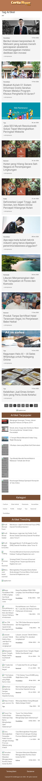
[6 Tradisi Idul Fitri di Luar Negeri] (8, 667)
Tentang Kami (11, 771)
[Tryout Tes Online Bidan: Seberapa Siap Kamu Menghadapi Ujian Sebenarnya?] (8, 720)
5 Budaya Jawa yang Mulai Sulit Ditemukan (25, 445)
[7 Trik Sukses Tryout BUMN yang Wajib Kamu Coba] (8, 678)
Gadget (19, 509)
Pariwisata (6, 275)
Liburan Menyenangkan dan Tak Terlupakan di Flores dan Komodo (19, 281)
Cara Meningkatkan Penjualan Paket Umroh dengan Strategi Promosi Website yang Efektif (26, 734)
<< (6, 405)
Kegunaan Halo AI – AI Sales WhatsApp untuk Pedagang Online (19, 356)
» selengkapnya (7, 56)
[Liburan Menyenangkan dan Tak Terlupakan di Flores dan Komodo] (21, 263)
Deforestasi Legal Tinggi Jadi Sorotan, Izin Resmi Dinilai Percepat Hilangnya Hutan (19, 205)
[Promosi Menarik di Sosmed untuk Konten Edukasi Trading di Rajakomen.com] (5, 553)
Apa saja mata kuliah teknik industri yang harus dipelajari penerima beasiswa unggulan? (20, 243)
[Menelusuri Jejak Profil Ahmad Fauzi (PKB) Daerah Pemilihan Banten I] (5, 527)
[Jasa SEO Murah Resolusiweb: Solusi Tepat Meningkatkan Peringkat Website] (21, 111)
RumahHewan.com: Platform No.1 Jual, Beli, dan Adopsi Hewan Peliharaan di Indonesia (27, 609)
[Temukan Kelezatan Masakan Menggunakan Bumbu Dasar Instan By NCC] (8, 758)
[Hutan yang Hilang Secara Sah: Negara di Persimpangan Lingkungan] (21, 149)
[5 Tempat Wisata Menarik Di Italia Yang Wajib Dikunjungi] (7, 439)
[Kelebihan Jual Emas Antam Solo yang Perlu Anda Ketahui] (21, 377)
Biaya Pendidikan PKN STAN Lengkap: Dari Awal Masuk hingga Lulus (27, 592)
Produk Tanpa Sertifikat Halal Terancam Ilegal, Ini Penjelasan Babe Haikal (20, 318)
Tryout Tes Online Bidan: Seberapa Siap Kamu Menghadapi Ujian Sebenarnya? (27, 715)
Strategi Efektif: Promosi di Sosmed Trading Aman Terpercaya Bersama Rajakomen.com (22, 561)
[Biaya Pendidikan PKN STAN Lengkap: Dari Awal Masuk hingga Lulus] (8, 596)
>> (36, 405)
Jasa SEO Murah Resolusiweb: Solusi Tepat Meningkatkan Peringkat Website (20, 129)
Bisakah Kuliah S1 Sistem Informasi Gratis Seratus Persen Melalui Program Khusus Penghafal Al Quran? (19, 89)
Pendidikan (6, 38)
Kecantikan (34, 504)
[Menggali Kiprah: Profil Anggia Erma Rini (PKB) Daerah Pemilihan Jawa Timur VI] (5, 545)
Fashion (5, 504)
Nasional (5, 161)
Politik (5, 199)
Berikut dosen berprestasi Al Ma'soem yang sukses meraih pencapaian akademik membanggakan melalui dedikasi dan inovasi (19, 47)
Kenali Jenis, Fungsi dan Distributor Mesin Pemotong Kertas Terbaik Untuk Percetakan (24, 430)
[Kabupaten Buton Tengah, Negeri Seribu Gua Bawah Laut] (8, 655)
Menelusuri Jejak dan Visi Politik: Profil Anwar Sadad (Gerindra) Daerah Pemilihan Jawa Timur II (25, 535)
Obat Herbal (15, 504)
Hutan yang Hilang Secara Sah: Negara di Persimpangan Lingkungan (20, 167)
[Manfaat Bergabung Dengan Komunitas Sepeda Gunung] (8, 691)
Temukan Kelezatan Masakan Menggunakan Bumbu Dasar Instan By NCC (26, 755)
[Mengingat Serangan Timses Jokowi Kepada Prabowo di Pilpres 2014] (7, 421)
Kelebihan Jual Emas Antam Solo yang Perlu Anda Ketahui (19, 393)
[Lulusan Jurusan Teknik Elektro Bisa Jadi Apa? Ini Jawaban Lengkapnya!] (8, 640)
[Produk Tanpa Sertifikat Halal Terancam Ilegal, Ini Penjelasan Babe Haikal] (21, 301)
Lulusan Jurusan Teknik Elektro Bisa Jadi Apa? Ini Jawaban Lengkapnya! (27, 637)
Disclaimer (30, 771)
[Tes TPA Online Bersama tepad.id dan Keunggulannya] (8, 625)
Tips (4, 123)
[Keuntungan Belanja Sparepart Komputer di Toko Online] (6, 486)
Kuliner (5, 509)
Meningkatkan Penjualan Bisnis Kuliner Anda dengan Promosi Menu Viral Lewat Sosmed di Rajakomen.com (24, 572)
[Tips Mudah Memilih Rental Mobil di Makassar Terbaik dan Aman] (5, 467)
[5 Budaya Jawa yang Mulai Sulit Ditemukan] (5, 450)
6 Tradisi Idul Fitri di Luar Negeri (26, 665)
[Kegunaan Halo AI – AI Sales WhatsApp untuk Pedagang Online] (21, 339)
